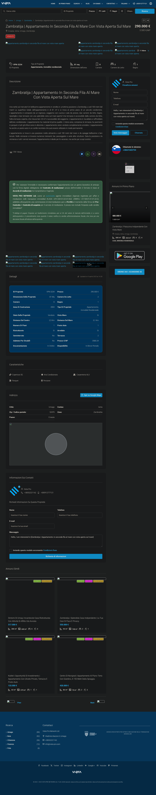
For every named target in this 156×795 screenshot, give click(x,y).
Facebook (45, 766)
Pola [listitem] (9, 748)
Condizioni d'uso (50, 550)
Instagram (68, 766)
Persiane (46, 381)
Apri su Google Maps (92, 395)
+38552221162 (30, 493)
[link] (129, 207)
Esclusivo (89, 581)
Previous (112, 207)
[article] (129, 218)
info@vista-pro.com (52, 744)
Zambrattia (28, 20)
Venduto (10, 36)
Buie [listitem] (9, 736)
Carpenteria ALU (83, 375)
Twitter (56, 766)
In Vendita (37, 581)
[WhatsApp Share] (87, 154)
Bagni (114, 11)
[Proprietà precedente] (11, 702)
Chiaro (129, 11)
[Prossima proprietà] (101, 702)
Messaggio (14, 532)
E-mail (12, 521)
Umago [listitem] (10, 732)
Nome (11, 510)
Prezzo (92, 11)
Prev (19, 703)
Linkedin (80, 766)
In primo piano (64, 3)
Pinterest (114, 766)
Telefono (60, 510)
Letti (103, 11)
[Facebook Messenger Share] (82, 154)
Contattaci (111, 3)
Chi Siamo (96, 3)
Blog (87, 3)
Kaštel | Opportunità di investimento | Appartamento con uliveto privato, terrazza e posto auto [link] (27, 679)
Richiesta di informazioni (56, 556)
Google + (91, 766)
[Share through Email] (99, 154)
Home (53, 3)
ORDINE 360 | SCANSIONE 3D (129, 272)
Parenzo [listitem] (10, 744)
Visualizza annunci (130, 85)
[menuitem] (140, 4)
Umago (18, 20)
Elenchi (77, 3)
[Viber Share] (93, 154)
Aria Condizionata (51, 375)
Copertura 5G (17, 375)
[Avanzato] (122, 11)
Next (92, 703)
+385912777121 (47, 493)
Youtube (102, 766)
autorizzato (50, 196)
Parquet (15, 381)
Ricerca (145, 11)
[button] (144, 20)
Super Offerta (46, 581)
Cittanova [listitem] (11, 740)
